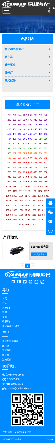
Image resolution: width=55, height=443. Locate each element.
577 (46, 148)
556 (35, 148)
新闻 (4, 312)
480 (46, 134)
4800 (33, 224)
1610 (40, 210)
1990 (8, 219)
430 (9, 129)
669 (40, 162)
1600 (33, 210)
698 (25, 167)
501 (25, 139)
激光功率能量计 (14, 49)
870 (25, 177)
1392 (40, 200)
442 (25, 129)
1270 (21, 196)
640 (40, 158)
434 (14, 129)
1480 (27, 205)
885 (40, 177)
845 (9, 177)
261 (30, 115)
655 (14, 162)
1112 (21, 191)
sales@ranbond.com (19, 388)
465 (30, 134)
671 (46, 162)
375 (14, 124)
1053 (27, 186)
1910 (33, 215)
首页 (4, 298)
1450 (14, 205)
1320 (8, 200)
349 (35, 120)
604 (40, 153)
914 (14, 181)
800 (30, 172)
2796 (27, 219)
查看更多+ (39, 254)
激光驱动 (10, 64)
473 (40, 134)
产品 (4, 303)
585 (20, 153)
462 (25, 134)
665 (30, 162)
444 (30, 129)
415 (40, 124)
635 (25, 158)
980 (46, 181)
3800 (21, 224)
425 (46, 124)
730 (40, 167)
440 (20, 129)
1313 (40, 196)
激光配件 (10, 80)
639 (35, 158)
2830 (33, 219)
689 (14, 167)
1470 (21, 205)
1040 (14, 186)
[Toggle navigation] (6, 10)
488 (14, 139)
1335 (14, 200)
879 (30, 177)
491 (20, 139)
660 (25, 162)
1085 (8, 191)
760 (9, 172)
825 (40, 172)
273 (46, 115)
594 (35, 153)
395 (20, 124)
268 (40, 115)
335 (30, 120)
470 (35, 134)
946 (30, 181)
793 (25, 172)
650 (9, 162)
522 (14, 143)
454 (9, 134)
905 (46, 177)
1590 (27, 210)
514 (40, 139)
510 (35, 139)
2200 (21, 219)
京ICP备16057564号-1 (11, 439)
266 (35, 115)
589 (30, 153)
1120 (27, 191)
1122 (33, 191)
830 (46, 172)
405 (35, 124)
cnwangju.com (23, 432)
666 (35, 162)
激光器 (9, 56)
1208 (8, 196)
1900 (27, 215)
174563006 (13, 379)
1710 (14, 215)
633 (20, 158)
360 (9, 124)
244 (20, 115)
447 (40, 129)
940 (25, 181)
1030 (8, 186)
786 (20, 172)
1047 (21, 186)
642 (46, 158)
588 (25, 153)
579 (9, 153)
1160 (40, 191)
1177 (46, 191)
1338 (21, 200)
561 (40, 148)
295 (14, 120)
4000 (27, 224)
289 (9, 120)
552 (25, 148)
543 (9, 148)
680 (9, 167)
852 (14, 177)
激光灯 (9, 72)
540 (46, 143)
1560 (14, 210)
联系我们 (6, 321)
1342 (27, 200)
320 (25, 120)
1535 (40, 205)
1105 (15, 191)
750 (46, 167)
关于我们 (6, 307)
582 (14, 153)
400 (30, 124)
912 (9, 181)
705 (30, 167)
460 (20, 134)
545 (14, 148)
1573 (21, 210)
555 (30, 148)
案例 (4, 317)
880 (35, 177)
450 (46, 129)
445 (35, 129)
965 (35, 181)
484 (9, 139)
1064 (40, 186)
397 (25, 124)
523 (20, 143)
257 (25, 115)
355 (46, 120)
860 (20, 177)
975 (40, 181)
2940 (40, 219)
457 (14, 134)
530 (30, 143)
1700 (8, 215)
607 (46, 153)
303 (20, 120)
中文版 (49, 8)
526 (25, 143)
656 (20, 162)
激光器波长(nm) (10, 326)
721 (35, 167)
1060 (33, 186)
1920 (40, 215)
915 (20, 181)
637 (30, 158)
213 (9, 115)
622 (9, 158)
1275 (27, 196)
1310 (33, 196)
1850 (21, 215)
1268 (14, 196)
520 (9, 143)
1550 (8, 210)
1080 (46, 186)
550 (20, 148)
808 (35, 172)
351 (40, 120)
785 (14, 172)
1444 (8, 205)
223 (14, 115)
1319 (46, 196)
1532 (33, 205)
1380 (33, 200)
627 (14, 158)
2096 (14, 219)
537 (40, 143)
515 (46, 139)
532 (35, 143)
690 (20, 167)
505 (30, 139)
